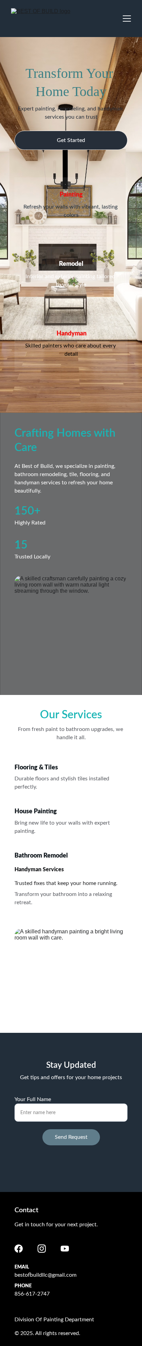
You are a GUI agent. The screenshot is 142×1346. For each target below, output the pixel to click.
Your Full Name (32, 1099)
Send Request (71, 1137)
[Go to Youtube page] (65, 1248)
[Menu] (127, 18)
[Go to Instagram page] (42, 1248)
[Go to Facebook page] (18, 1248)
